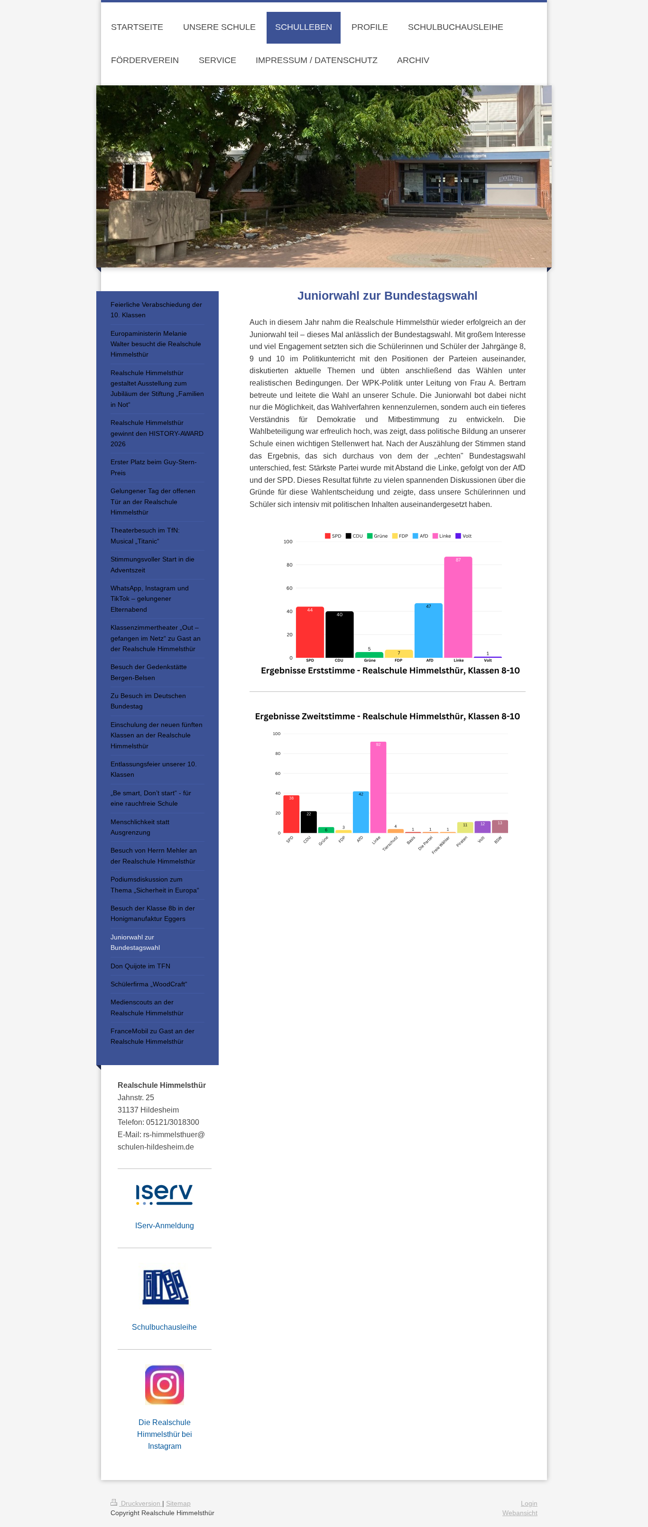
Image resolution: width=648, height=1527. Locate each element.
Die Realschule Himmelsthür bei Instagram (164, 1434)
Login (529, 1503)
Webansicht (519, 1513)
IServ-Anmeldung (164, 1226)
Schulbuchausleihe (164, 1327)
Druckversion (140, 1503)
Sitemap (178, 1503)
